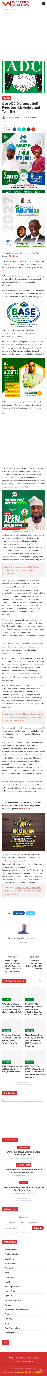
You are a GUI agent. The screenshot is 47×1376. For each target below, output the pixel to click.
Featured (9, 1268)
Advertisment (11, 1249)
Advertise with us (23, 1361)
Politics (6, 98)
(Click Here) (13, 256)
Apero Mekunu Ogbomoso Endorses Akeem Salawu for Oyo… (23, 1171)
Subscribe (38, 1228)
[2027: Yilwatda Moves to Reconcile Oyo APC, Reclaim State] (12, 1057)
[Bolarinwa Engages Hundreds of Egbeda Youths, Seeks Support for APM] (12, 1025)
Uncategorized (23, 1165)
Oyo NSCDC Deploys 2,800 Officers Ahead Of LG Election (34, 964)
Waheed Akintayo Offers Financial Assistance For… (23, 1153)
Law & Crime (10, 1291)
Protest (8, 1314)
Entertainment (11, 1263)
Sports (8, 1323)
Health (7, 1282)
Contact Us (33, 1357)
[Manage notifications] (41, 1370)
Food (7, 1272)
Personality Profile (13, 1300)
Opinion (8, 1295)
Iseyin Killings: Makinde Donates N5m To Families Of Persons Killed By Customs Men (13, 966)
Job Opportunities (13, 1286)
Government (23, 1147)
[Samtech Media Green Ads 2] (23, 378)
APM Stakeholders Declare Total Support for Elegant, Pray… (23, 1189)
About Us (20, 1357)
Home (10, 1357)
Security (8, 1318)
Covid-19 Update (12, 1254)
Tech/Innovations (12, 1328)
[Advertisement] (23, 35)
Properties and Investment (16, 1309)
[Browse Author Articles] (23, 929)
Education (9, 1258)
